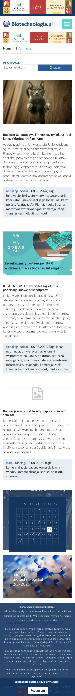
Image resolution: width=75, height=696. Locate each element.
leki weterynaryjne (35, 195)
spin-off (56, 472)
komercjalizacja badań (21, 467)
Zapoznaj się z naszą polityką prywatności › (37, 682)
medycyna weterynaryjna (23, 209)
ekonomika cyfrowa (37, 360)
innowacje (13, 195)
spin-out (41, 213)
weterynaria (58, 195)
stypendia (31, 364)
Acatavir (22, 204)
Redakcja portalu (18, 191)
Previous (12, 490)
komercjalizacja (53, 209)
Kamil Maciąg (15, 463)
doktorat (44, 355)
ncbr (17, 351)
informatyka (14, 364)
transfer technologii (20, 213)
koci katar (13, 200)
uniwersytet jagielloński (37, 200)
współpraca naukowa (21, 355)
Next (62, 490)
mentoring (60, 360)
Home (7, 48)
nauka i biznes (55, 204)
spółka (45, 472)
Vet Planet (37, 204)
